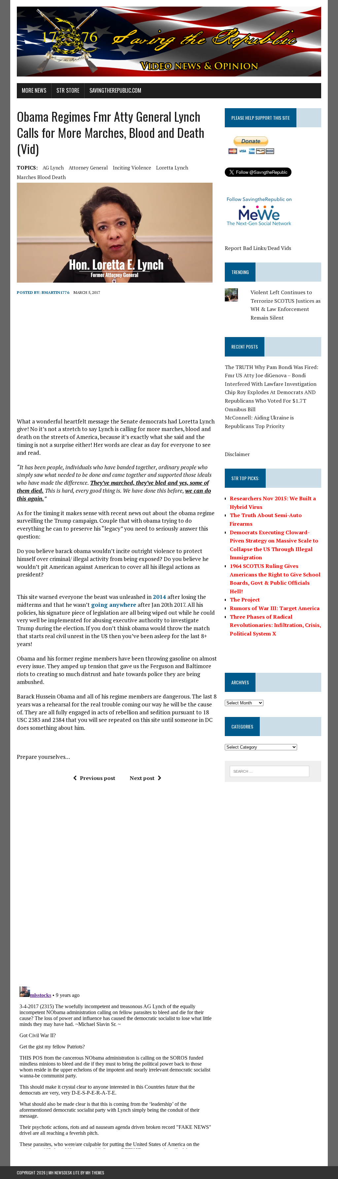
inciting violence (132, 167)
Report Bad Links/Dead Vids (258, 248)
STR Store (67, 90)
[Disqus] (117, 886)
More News (34, 90)
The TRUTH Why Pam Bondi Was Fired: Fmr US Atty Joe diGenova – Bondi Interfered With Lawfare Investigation (271, 375)
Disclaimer (237, 454)
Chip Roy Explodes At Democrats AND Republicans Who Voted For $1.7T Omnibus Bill (270, 400)
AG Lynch (53, 167)
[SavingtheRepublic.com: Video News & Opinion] (169, 42)
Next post (142, 778)
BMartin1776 (55, 292)
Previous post (97, 778)
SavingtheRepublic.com (115, 90)
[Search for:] (270, 770)
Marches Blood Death (41, 177)
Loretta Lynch (172, 167)
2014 (159, 597)
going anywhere (113, 604)
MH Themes (94, 1172)
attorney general (88, 167)
